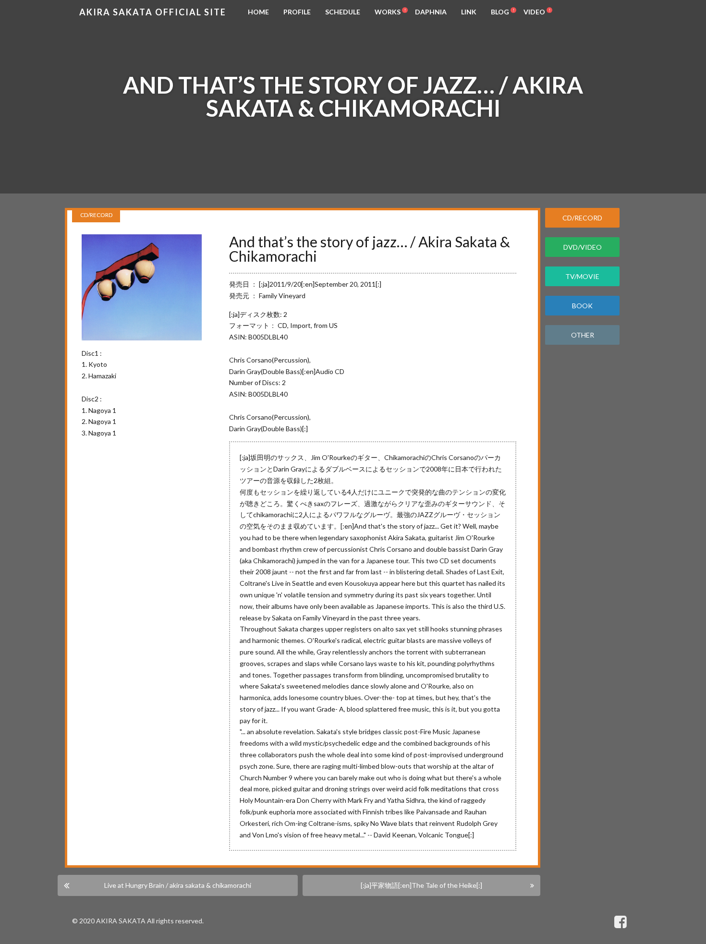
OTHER (582, 335)
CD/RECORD (582, 218)
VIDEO (534, 12)
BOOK (582, 306)
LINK (468, 12)
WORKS (388, 12)
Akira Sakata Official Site (152, 12)
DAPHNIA (431, 12)
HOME (258, 12)
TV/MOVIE (582, 276)
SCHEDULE (342, 12)
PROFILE (297, 12)
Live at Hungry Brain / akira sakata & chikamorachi (177, 885)
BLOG (500, 12)
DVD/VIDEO (582, 247)
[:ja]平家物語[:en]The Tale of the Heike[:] (421, 885)
